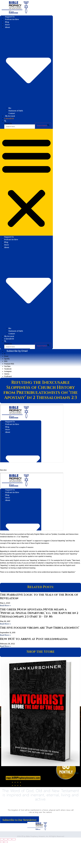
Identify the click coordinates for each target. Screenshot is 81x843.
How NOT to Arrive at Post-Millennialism (34, 639)
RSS (5, 361)
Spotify (7, 359)
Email (6, 356)
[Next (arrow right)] (6, 842)
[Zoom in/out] (2, 839)
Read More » (5, 605)
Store (7, 25)
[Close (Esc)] (14, 839)
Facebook (7, 369)
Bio (9, 108)
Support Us (10, 17)
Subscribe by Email (17, 350)
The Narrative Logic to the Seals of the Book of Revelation (39, 596)
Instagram (8, 371)
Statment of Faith (15, 111)
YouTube (7, 366)
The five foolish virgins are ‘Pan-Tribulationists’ (39, 628)
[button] (5, 121)
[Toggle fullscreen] (6, 839)
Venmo (6, 374)
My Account (10, 116)
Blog (7, 22)
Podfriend (8, 376)
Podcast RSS (9, 364)
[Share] (10, 839)
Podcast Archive (12, 19)
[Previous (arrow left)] (2, 842)
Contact (11, 113)
